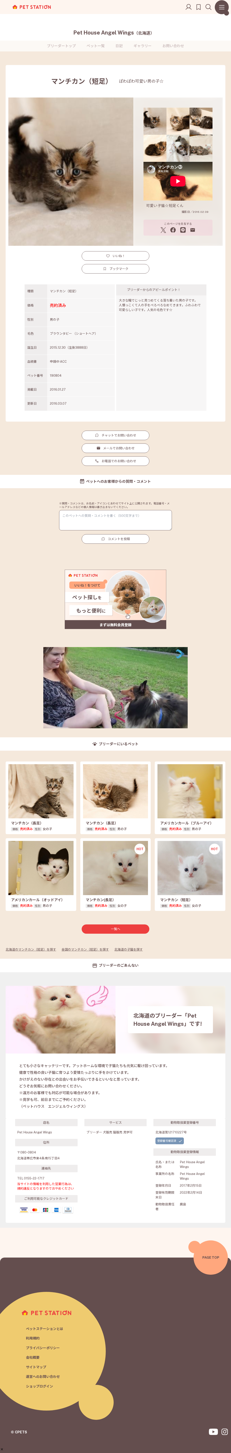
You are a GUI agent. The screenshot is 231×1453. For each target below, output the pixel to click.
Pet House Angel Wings (113, 32)
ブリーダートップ (61, 46)
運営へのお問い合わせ (43, 1377)
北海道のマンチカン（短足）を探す (31, 949)
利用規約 (32, 1338)
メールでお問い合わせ (119, 448)
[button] (2, 1449)
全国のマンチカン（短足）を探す (85, 949)
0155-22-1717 (34, 1178)
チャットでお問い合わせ (119, 435)
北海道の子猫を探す (128, 949)
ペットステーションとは (44, 1329)
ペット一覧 (96, 46)
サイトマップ (36, 1367)
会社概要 (32, 1357)
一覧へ (115, 929)
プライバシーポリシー (43, 1348)
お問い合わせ (173, 46)
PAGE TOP (210, 1257)
